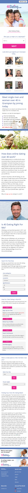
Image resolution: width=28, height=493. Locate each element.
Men (16, 479)
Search (14, 292)
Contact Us (3, 488)
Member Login (23, 1)
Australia (19, 488)
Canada (19, 491)
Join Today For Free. (7, 127)
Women (17, 482)
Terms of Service (4, 472)
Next (14, 46)
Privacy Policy (4, 473)
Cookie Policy (4, 474)
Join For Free (18, 472)
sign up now (9, 194)
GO (14, 377)
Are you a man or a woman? (14, 36)
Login (16, 477)
